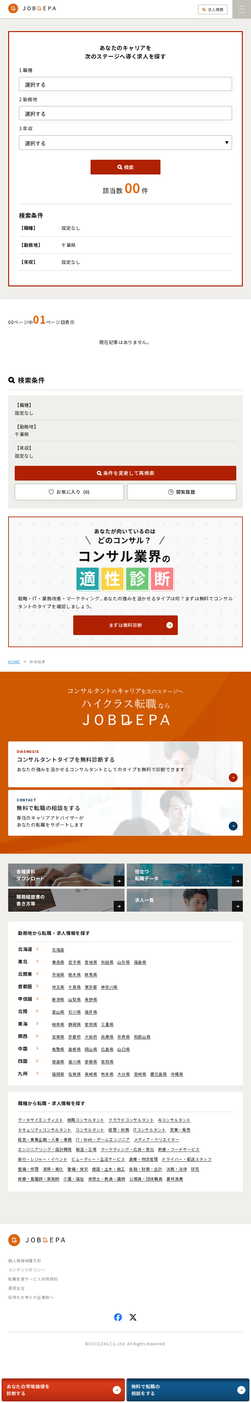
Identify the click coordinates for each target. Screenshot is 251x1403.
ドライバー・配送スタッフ (186, 1159)
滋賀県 (58, 1036)
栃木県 (74, 974)
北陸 (22, 1011)
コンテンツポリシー (26, 1269)
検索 (129, 167)
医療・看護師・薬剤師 (38, 1178)
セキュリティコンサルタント (45, 1129)
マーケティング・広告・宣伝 (127, 1149)
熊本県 (107, 1074)
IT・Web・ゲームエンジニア (103, 1139)
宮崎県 (140, 1074)
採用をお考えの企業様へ (31, 1297)
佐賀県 (74, 1074)
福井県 (91, 1011)
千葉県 (74, 987)
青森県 (58, 962)
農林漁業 (174, 1178)
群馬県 (91, 974)
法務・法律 (176, 1169)
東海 (22, 1023)
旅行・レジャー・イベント (42, 1159)
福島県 (140, 962)
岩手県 (74, 962)
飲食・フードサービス (179, 1149)
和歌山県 (142, 1036)
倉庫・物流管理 (143, 1159)
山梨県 (74, 999)
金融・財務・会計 (145, 1169)
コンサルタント (90, 1129)
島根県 (74, 1049)
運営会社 (16, 1288)
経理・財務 (119, 1129)
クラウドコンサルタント (131, 1119)
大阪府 (91, 1036)
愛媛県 (91, 1061)
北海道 (25, 949)
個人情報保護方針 (25, 1260)
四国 (22, 1061)
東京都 (91, 987)
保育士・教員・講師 (107, 1178)
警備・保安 (77, 1169)
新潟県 (58, 999)
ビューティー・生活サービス (98, 1159)
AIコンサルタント (174, 1119)
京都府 (74, 1036)
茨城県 (58, 974)
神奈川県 (109, 987)
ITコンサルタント (149, 1129)
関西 (22, 1036)
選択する (35, 84)
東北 (22, 961)
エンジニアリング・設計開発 (45, 1149)
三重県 (107, 1024)
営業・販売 (180, 1129)
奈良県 (123, 1036)
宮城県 (91, 962)
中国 (22, 1048)
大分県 (123, 1074)
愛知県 (91, 1024)
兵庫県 (107, 1036)
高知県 (107, 1061)
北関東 (25, 974)
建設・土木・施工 (109, 1169)
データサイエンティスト (40, 1119)
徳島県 (58, 1061)
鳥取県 (58, 1049)
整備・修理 (28, 1169)
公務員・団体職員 (146, 1178)
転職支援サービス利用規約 (33, 1279)
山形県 (123, 962)
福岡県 (58, 1074)
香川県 (74, 1061)
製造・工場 (86, 1149)
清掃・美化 (53, 1169)
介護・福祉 (73, 1178)
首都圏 (25, 986)
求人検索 (216, 9)
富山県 (58, 1011)
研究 (195, 1169)
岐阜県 (58, 1024)
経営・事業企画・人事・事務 (45, 1139)
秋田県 (107, 962)
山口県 (123, 1049)
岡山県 (91, 1049)
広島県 (107, 1049)
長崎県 (91, 1074)
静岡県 (74, 1024)
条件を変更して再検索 (129, 472)
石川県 (74, 1011)
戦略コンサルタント (86, 1119)
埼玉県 (58, 987)
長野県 (91, 999)
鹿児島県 (158, 1074)
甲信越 (25, 998)
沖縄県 (177, 1074)
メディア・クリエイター (156, 1139)
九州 (22, 1073)
